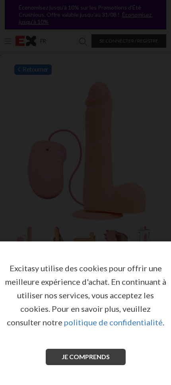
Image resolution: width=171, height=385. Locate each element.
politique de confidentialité (113, 322)
